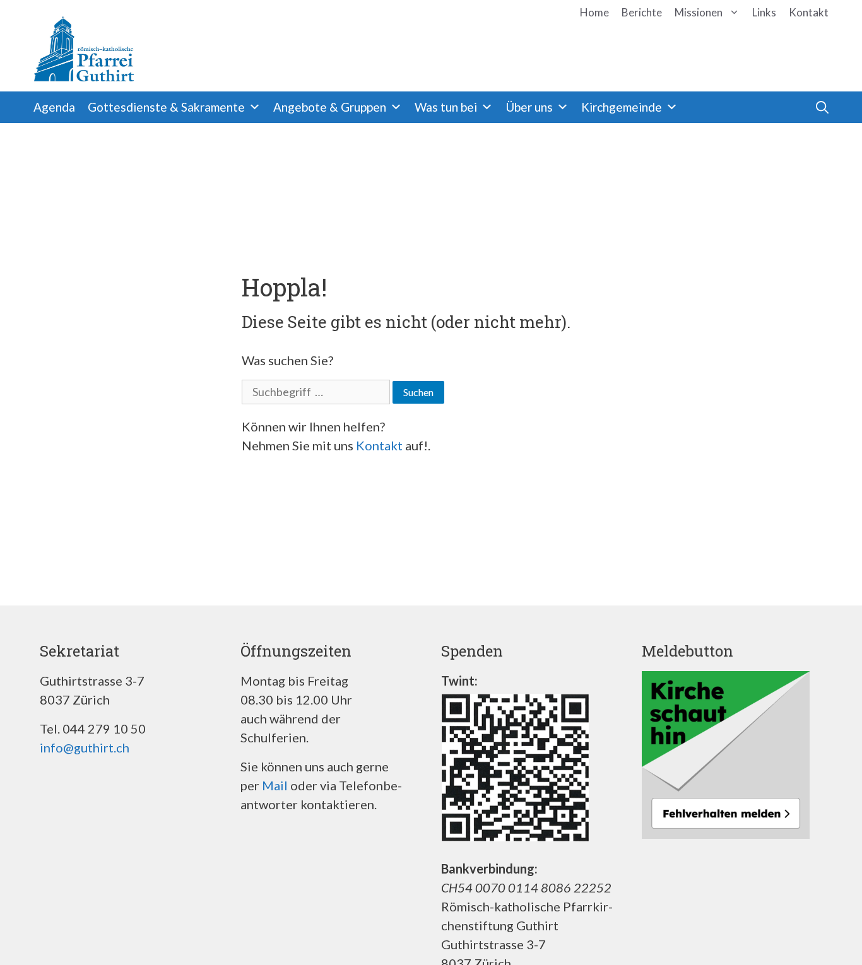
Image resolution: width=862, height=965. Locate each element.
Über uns (529, 107)
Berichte (642, 12)
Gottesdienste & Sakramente (166, 107)
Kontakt (809, 12)
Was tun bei (446, 107)
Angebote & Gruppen (329, 107)
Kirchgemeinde (621, 107)
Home (594, 12)
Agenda (54, 107)
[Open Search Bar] (794, 107)
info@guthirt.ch (84, 747)
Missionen (699, 12)
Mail (275, 785)
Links (764, 12)
